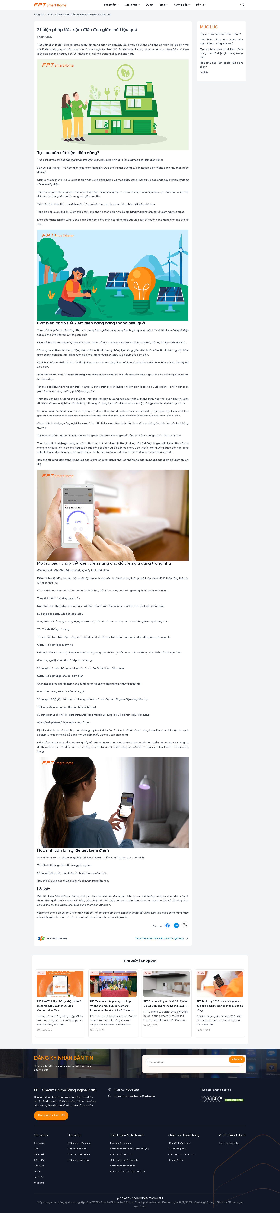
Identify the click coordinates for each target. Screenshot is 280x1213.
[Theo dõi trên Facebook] (203, 1099)
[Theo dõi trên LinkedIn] (215, 1099)
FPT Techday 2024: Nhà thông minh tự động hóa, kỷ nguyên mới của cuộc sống (220, 1006)
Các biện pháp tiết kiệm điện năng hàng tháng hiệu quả (221, 41)
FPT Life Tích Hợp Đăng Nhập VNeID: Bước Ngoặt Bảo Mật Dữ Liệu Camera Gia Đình (59, 1006)
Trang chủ (39, 14)
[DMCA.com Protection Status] (234, 1100)
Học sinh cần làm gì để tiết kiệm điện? (221, 65)
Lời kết (204, 72)
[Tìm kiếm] (242, 5)
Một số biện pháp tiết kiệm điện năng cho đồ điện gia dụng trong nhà (221, 53)
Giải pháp (131, 4)
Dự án (149, 4)
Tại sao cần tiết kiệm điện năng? (220, 34)
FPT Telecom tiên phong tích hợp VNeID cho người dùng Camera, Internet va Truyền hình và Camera (111, 1006)
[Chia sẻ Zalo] (176, 926)
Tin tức (50, 14)
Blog (162, 4)
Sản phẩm (110, 4)
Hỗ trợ (200, 4)
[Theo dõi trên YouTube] (220, 1099)
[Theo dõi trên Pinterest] (209, 1099)
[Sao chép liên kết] (185, 926)
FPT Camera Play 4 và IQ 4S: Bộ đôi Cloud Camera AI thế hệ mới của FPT (166, 1003)
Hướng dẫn (181, 4)
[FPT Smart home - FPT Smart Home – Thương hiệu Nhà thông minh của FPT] (50, 5)
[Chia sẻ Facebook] (167, 926)
